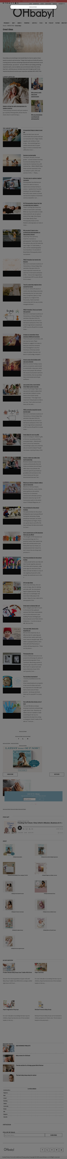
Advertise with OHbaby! (33, 6)
